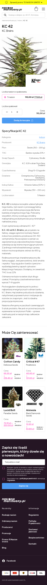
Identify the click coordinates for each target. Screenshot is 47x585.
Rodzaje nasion (9, 515)
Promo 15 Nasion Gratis (9, 540)
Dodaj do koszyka (22, 120)
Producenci (7, 527)
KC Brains (7, 31)
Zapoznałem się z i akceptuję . (26, 479)
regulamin (11, 480)
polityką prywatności (28, 479)
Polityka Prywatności (34, 522)
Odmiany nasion (9, 521)
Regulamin (34, 515)
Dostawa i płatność (33, 530)
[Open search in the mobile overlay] (23, 15)
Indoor (20, 20)
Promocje (6, 533)
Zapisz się (23, 486)
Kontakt (32, 544)
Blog (4, 548)
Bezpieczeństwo (36, 538)
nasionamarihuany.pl (9, 20)
